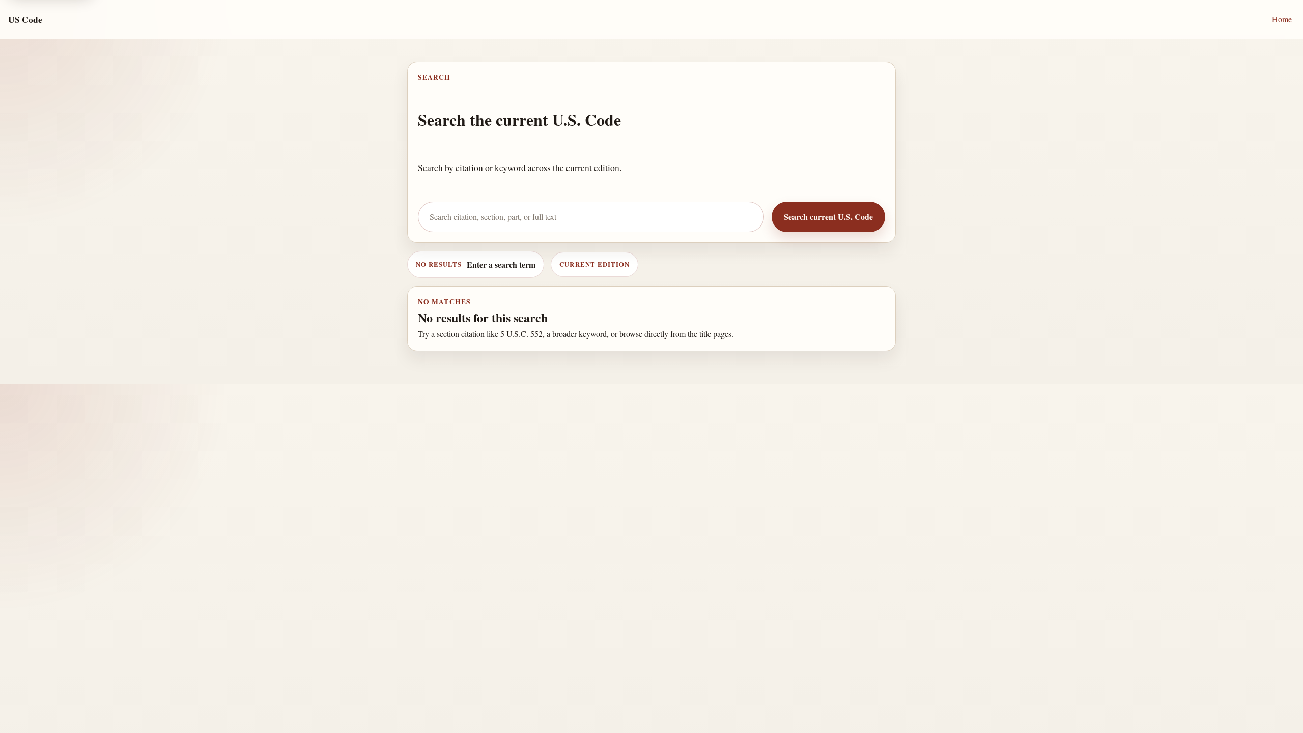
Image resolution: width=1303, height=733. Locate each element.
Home (1282, 19)
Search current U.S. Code (828, 216)
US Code (25, 19)
